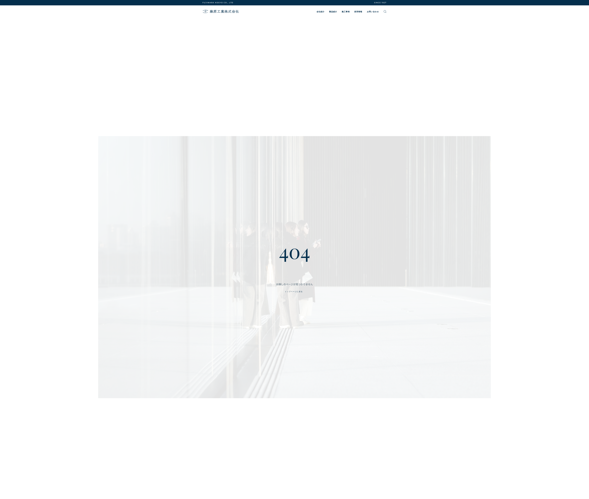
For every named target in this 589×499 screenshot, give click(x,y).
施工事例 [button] (346, 11)
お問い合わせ (373, 11)
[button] (385, 11)
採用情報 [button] (358, 11)
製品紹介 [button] (333, 11)
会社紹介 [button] (321, 11)
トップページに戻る (294, 291)
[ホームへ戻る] (220, 11)
